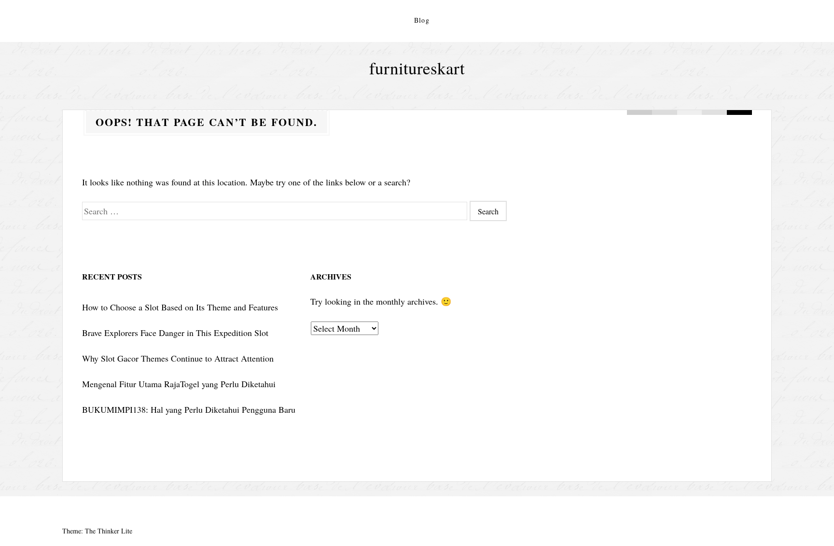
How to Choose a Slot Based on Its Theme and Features (180, 307)
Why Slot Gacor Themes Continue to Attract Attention (178, 358)
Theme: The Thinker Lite (97, 530)
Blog (422, 20)
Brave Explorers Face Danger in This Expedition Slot (175, 332)
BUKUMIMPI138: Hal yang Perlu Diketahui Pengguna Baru (188, 409)
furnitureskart (417, 67)
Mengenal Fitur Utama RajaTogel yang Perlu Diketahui (179, 384)
